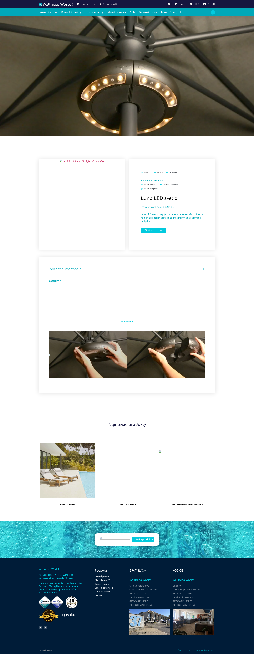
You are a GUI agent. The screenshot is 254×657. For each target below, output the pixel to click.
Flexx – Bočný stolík (127, 505)
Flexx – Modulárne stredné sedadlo (186, 505)
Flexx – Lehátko (67, 505)
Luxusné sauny (94, 12)
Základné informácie (65, 269)
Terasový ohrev (148, 12)
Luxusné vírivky (48, 12)
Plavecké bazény (71, 12)
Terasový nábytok (171, 12)
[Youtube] (45, 627)
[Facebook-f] (40, 627)
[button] (169, 4)
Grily (132, 12)
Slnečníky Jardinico (152, 181)
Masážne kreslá (116, 12)
